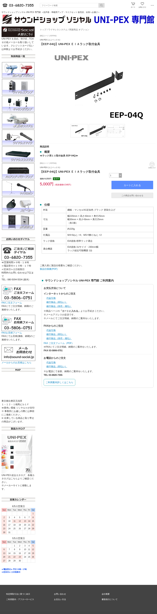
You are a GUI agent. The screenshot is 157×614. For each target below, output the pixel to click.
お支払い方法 (60, 599)
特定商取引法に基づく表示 (18, 594)
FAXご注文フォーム (12, 302)
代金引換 (51, 298)
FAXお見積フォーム (12, 332)
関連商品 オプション (79, 29)
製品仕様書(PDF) (48, 269)
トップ (43, 29)
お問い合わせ (60, 594)
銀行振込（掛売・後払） (59, 306)
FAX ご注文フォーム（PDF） (59, 343)
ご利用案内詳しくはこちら (59, 382)
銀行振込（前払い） (56, 302)
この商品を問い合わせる (132, 195)
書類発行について (110, 599)
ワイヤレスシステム (57, 29)
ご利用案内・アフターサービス (20, 599)
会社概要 (106, 594)
